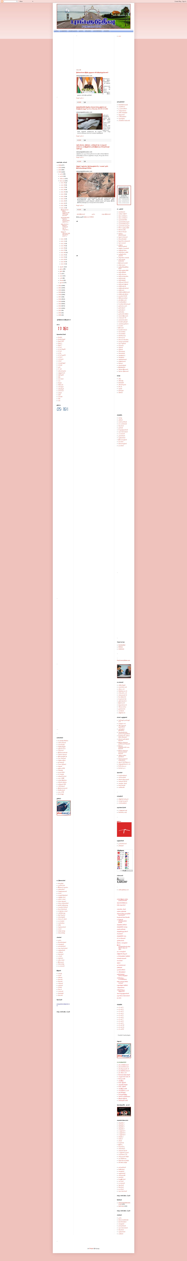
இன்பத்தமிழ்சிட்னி (62, 756)
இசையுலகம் (61, 962)
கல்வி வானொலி (62, 742)
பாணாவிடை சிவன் (121, 909)
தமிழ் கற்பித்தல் (122, 272)
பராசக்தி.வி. (121, 711)
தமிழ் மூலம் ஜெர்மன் (123, 284)
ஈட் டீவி (60, 369)
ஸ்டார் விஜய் (61, 794)
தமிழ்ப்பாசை (121, 290)
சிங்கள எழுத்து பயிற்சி (123, 227)
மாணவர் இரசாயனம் (123, 316)
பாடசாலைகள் (61, 966)
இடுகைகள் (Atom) (89, 217)
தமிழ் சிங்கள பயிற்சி (123, 252)
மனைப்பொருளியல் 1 (123, 323)
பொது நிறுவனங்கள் (123, 429)
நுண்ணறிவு (121, 312)
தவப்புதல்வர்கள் (62, 946)
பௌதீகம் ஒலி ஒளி (123, 321)
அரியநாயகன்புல (122, 707)
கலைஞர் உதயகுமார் (123, 801)
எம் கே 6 (60, 357)
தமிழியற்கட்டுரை (122, 250)
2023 (59, 172)
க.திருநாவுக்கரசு (122, 110)
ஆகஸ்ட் (62, 267)
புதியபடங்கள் (61, 960)
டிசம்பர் (61, 174)
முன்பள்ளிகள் (121, 435)
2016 (59, 299)
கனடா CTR (61, 792)
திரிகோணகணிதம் (122, 298)
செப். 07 (63, 250)
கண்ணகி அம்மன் (122, 781)
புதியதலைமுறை (62, 371)
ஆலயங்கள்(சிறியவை (122, 903)
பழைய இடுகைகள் (106, 214)
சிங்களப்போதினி (122, 239)
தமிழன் (60, 392)
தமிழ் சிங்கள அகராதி (123, 257)
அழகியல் (120, 347)
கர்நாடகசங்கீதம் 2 (122, 217)
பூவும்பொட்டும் (61, 885)
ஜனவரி (62, 282)
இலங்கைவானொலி (62, 752)
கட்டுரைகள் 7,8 (122, 317)
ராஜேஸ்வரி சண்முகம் (123, 799)
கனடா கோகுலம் (62, 758)
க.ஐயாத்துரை (121, 118)
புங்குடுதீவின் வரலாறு (122, 927)
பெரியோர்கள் (121, 1169)
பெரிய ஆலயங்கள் (121, 905)
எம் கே (59, 353)
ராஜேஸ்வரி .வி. (121, 712)
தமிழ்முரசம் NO (62, 784)
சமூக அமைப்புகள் (122, 1191)
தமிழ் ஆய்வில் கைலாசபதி (121, 260)
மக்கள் (59, 361)
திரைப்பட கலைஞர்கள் (122, 942)
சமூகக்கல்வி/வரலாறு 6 (123, 221)
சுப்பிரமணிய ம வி (122, 693)
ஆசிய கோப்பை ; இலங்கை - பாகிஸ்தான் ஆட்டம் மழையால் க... (65, 226)
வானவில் (60, 396)
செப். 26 (63, 189)
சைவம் (59, 893)
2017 (59, 297)
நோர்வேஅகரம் (61, 790)
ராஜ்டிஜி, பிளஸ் (61, 373)
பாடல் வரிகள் (61, 921)
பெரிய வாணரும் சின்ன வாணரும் (122, 982)
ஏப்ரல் (61, 276)
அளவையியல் (121, 351)
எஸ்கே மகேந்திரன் (122, 112)
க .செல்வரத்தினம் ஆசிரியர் (123, 956)
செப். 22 (63, 196)
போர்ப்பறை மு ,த (122, 766)
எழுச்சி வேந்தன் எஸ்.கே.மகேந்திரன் (122, 975)
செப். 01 (63, 264)
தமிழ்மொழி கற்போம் (123, 294)
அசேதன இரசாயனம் (123, 369)
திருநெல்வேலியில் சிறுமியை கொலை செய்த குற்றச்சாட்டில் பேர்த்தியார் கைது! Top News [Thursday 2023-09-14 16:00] (92, 108)
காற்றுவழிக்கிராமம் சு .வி (124, 764)
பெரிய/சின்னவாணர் (123, 104)
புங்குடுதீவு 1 (121, 1123)
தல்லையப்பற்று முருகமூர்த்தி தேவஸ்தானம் (123, 914)
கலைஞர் (60, 365)
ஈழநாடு (120, 388)
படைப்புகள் (121, 1181)
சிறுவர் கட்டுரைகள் (123, 237)
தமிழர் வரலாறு (61, 931)
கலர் (59, 400)
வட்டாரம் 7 (120, 1019)
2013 (59, 306)
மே (60, 273)
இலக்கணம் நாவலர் (123, 263)
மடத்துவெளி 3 (121, 1134)
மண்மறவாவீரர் (121, 1175)
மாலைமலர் (60, 991)
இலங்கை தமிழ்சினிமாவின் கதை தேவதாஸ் (123, 747)
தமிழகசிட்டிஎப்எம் (62, 776)
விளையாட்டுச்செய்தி (123, 1220)
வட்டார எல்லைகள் (122, 423)
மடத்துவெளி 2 (121, 1132)
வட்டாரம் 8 (120, 1021)
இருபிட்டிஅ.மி (121, 703)
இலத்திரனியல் (121, 367)
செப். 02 (63, 261)
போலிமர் (60, 337)
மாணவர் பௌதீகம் (122, 320)
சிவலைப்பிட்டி (121, 1146)
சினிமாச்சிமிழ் (61, 933)
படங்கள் (60, 956)
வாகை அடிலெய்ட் (62, 764)
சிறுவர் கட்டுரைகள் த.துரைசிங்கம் (123, 759)
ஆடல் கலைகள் (122, 243)
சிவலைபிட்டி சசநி (122, 812)
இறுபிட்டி (120, 1144)
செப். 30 (63, 182)
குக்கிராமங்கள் (120, 940)
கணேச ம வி (121, 689)
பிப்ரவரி (62, 280)
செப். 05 (63, 255)
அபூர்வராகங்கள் (62, 927)
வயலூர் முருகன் (73, 30)
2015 (59, 301)
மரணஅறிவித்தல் (97, 30)
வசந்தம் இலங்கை (62, 780)
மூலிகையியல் (61, 889)
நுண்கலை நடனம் (122, 306)
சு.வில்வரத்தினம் (122, 116)
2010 (59, 313)
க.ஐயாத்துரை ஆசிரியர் (122, 985)
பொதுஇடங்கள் (122, 1179)
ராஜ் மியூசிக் (61, 375)
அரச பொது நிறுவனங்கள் (123, 993)
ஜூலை (61, 269)
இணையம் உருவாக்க (63, 887)
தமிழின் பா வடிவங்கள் (123, 248)
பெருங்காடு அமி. (122, 699)
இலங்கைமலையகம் (62, 788)
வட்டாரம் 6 (120, 1017)
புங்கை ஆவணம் (62, 901)
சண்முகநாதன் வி (122, 695)
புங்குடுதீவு (106, 30)
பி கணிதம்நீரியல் (122, 302)
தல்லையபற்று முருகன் (123, 779)
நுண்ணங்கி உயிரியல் (123, 314)
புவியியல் (120, 420)
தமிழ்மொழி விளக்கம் (123, 288)
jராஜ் (59, 377)
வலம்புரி (60, 973)
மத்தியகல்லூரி (121, 685)
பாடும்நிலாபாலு (61, 913)
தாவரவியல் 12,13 (122, 296)
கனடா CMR (61, 778)
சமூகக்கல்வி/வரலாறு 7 (123, 223)
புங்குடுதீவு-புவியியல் (122, 924)
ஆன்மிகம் (60, 958)
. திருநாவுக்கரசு (120, 987)
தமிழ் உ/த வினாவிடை (123, 276)
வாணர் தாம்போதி (122, 422)
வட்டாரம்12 (121, 1029)
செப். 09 (63, 245)
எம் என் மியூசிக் (62, 349)
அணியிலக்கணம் (122, 359)
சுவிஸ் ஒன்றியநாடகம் (123, 889)
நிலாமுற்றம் (88, 30)
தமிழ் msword (121, 280)
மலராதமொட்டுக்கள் (63, 907)
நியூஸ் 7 (60, 345)
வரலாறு (120, 418)
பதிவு (119, 378)
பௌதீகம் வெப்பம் (122, 329)
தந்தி (59, 394)
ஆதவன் (60, 766)
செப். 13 (63, 239)
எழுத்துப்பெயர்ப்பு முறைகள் (122, 255)
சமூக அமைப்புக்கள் (62, 948)
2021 (59, 287)
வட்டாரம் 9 (120, 1023)
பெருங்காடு (121, 1142)
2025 (59, 167)
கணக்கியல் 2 (121, 212)
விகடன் (60, 989)
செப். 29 (63, 185)
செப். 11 (63, 241)
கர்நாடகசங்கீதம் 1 (122, 216)
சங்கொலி (60, 983)
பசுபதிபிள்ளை (121, 106)
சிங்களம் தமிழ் (122, 229)
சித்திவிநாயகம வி (122, 691)
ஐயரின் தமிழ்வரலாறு (63, 905)
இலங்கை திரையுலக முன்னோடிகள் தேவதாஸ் (124, 743)
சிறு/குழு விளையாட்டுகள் (122, 234)
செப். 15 (63, 205)
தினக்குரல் (120, 390)
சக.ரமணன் (120, 960)
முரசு (59, 367)
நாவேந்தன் (121, 845)
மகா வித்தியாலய (122, 1158)
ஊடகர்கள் (120, 441)
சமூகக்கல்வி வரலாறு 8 (123, 225)
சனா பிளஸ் (61, 379)
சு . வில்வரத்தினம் (121, 972)
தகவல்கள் (120, 1177)
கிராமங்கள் (61, 954)
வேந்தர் (60, 383)
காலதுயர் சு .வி (121, 723)
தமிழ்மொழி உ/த (122, 286)
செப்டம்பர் (62, 181)
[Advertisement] (93, 53)
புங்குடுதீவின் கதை (121, 936)
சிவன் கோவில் (121, 785)
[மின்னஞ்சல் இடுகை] (84, 102)
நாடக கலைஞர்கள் (121, 951)
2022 (59, 285)
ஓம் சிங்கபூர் (61, 762)
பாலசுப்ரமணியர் (122, 777)
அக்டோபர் (62, 178)
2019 (59, 292)
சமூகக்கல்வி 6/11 (122, 219)
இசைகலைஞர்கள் (122, 439)
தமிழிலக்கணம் (122, 361)
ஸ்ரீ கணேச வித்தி (122, 1162)
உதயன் (59, 975)
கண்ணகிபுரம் (121, 1148)
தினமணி (60, 995)
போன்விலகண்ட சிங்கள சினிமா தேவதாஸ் (124, 736)
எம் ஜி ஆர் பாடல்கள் (62, 911)
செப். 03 (63, 259)
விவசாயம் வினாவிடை (123, 339)
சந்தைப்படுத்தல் (122, 365)
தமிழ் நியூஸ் (61, 388)
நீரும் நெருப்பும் (61, 915)
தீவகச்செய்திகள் (62, 942)
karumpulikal (121, 645)
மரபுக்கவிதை (61, 923)
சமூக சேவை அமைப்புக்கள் (123, 995)
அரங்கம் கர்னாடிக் (62, 754)
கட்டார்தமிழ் (61, 774)
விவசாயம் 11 (121, 337)
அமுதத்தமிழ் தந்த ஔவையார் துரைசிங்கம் (124, 733)
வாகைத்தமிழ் (61, 744)
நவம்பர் (62, 176)
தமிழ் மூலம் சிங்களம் (123, 282)
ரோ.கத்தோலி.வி (122, 697)
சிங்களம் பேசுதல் (122, 231)
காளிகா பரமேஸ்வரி (121, 911)
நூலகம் (81, 30)
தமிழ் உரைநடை (122, 265)
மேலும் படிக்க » (80, 98)
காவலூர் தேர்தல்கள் (63, 895)
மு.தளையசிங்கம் (121, 969)
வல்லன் (120, 1140)
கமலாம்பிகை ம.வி (122, 1154)
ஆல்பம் (118, 963)
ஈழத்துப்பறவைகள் (62, 891)
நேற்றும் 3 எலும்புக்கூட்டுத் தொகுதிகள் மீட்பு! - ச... (65, 234)
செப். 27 (63, 187)
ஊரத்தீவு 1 (120, 1136)
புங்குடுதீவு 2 (121, 1125)
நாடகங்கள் (121, 445)
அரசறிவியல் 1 (121, 355)
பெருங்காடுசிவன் (122, 775)
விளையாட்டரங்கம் (62, 919)
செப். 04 (63, 257)
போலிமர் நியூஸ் (61, 339)
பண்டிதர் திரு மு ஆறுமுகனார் (121, 990)
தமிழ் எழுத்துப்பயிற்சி (123, 270)
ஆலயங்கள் (121, 1185)
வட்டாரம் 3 (120, 1011)
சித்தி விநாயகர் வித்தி (123, 1160)
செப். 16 (63, 203)
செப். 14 (63, 208)
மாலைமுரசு (61, 359)
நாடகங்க (119, 998)
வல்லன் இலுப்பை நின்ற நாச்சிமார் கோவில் (122, 899)
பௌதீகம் (120, 325)
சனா (59, 380)
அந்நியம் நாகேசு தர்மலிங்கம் (122, 756)
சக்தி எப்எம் (61, 750)
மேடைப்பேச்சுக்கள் (62, 909)
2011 (59, 310)
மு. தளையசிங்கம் (122, 108)
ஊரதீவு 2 (120, 1138)
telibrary (120, 647)
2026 (59, 165)
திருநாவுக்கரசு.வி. (122, 705)
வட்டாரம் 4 (120, 1013)
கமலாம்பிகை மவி (122, 687)
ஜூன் (61, 271)
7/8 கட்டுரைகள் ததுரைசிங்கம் (122, 726)
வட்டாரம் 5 (120, 1015)
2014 (59, 303)
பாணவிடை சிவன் (122, 783)
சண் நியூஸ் (61, 386)
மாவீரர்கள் (60, 952)
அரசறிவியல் (121, 357)
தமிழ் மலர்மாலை (122, 274)
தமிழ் (59, 925)
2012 (59, 308)
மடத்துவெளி (63, 30)
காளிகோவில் (121, 787)
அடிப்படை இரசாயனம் (123, 371)
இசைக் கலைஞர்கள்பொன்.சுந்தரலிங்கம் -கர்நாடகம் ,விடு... (123, 947)
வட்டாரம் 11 (121, 1027)
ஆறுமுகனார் (121, 114)
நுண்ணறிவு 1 (121, 310)
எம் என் (60, 347)
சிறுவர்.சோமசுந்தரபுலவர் (124, 241)
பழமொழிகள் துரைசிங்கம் (121, 729)
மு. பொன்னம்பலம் (121, 965)
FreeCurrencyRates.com (123, 660)
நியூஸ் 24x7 (61, 341)
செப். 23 (63, 194)
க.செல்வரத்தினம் (122, 803)
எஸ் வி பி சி (61, 390)
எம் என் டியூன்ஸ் (62, 355)
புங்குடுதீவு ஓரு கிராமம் (122, 931)
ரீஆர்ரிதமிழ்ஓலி (61, 746)
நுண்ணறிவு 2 (121, 308)
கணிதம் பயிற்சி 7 (122, 214)
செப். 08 (63, 248)
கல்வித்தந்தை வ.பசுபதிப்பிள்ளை (122, 978)
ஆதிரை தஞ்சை (62, 760)
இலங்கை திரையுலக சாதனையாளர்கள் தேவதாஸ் (123, 752)
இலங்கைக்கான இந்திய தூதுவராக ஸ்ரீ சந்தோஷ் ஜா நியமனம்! (92, 72)
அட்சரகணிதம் (121, 331)
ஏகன (119, 36)
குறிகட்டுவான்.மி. (122, 701)
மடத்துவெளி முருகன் (123, 1152)
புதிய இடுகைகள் (81, 214)
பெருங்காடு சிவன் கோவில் (123, 917)
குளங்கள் (120, 427)
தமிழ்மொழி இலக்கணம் (124, 292)
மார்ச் (61, 278)
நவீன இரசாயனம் (122, 300)
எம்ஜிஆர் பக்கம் (62, 897)
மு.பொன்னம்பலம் (122, 843)
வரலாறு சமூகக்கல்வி (123, 341)
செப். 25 (63, 192)
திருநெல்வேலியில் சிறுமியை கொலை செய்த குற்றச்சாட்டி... (65, 219)
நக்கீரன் (60, 987)
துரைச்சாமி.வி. (121, 709)
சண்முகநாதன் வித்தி (123, 1156)
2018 (59, 294)
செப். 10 (63, 243)
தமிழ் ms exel (121, 278)
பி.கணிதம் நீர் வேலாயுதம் (124, 304)
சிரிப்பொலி (60, 384)
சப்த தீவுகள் (120, 933)
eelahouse (121, 649)
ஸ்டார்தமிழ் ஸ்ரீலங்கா (63, 740)
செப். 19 (63, 201)
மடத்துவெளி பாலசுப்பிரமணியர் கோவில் (122, 921)
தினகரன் (60, 979)
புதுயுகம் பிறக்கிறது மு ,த (124, 762)
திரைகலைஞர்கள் (122, 443)
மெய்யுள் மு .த (121, 768)
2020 (59, 290)
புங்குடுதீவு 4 (121, 1128)
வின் (59, 398)
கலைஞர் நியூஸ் (61, 363)
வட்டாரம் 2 (120, 1009)
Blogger (91, 1248)
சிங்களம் (120, 363)
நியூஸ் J (60, 343)
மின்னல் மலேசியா (62, 782)
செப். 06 (63, 252)
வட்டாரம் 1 (120, 1007)
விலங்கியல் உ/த (122, 335)
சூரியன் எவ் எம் (62, 748)
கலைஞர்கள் (61, 944)
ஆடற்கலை (121, 345)
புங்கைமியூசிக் (61, 917)
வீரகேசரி (60, 977)
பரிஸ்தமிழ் (120, 380)
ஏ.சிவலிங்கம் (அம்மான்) (124, 120)
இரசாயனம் (121, 327)
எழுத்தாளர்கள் (61, 950)
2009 (59, 315)
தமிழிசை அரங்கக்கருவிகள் (122, 245)
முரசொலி (60, 985)
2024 (59, 169)
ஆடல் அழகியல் (122, 343)
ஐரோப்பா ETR (61, 768)
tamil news (121, 1206)
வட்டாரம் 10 (121, 1025)
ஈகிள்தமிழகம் (61, 786)
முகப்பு (56, 30)
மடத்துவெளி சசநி (122, 810)
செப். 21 (63, 198)
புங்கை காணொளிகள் (63, 903)
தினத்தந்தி (60, 993)
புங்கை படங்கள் (62, 899)
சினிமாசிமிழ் (61, 964)
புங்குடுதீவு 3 (121, 1127)
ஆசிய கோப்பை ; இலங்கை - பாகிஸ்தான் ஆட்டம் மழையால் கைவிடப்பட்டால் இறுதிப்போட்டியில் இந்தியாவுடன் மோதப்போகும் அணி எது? (92, 146)
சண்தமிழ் (60, 770)
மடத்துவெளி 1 (121, 1131)
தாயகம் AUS (61, 772)
